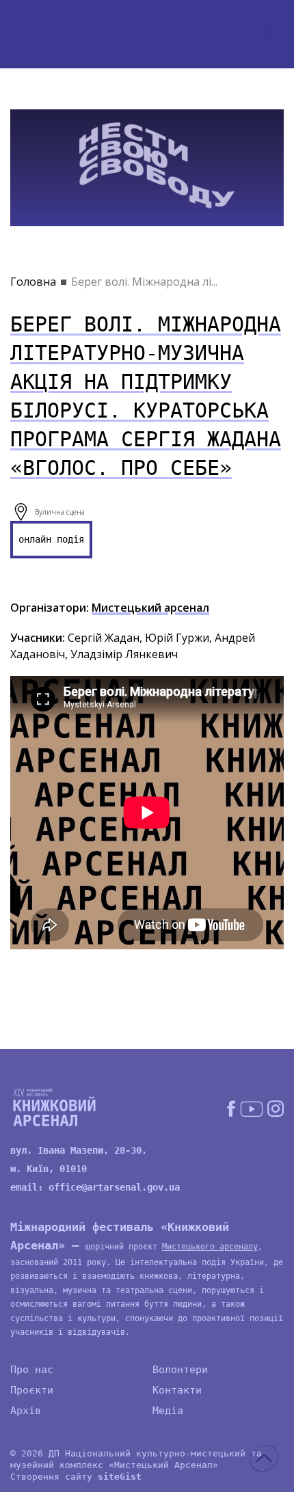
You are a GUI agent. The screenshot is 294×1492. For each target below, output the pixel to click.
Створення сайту (76, 1476)
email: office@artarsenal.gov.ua (95, 1187)
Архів (25, 1411)
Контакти (177, 1390)
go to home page (61, 34)
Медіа (167, 1411)
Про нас (31, 1370)
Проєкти (31, 1390)
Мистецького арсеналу (210, 1246)
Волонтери (180, 1370)
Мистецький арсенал (150, 607)
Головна (33, 281)
